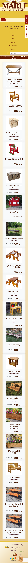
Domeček (14, 212)
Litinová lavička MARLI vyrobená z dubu (14, 531)
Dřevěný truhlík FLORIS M (14, 425)
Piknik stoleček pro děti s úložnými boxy (14, 266)
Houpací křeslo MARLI (14, 159)
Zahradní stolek (14, 371)
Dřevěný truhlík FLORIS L (14, 452)
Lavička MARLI (14, 477)
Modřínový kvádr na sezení (14, 186)
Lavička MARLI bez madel (14, 399)
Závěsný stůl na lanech (14, 238)
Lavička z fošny (14, 345)
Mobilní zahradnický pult (14, 319)
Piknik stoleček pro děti (13, 293)
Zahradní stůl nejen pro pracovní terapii (14, 80)
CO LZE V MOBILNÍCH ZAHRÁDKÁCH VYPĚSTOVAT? (14, 27)
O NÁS (13, 38)
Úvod (13, 35)
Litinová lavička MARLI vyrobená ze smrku (14, 505)
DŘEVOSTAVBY (13, 46)
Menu (3, 20)
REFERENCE (13, 49)
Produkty (13, 42)
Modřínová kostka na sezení (14, 133)
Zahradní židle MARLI (14, 106)
